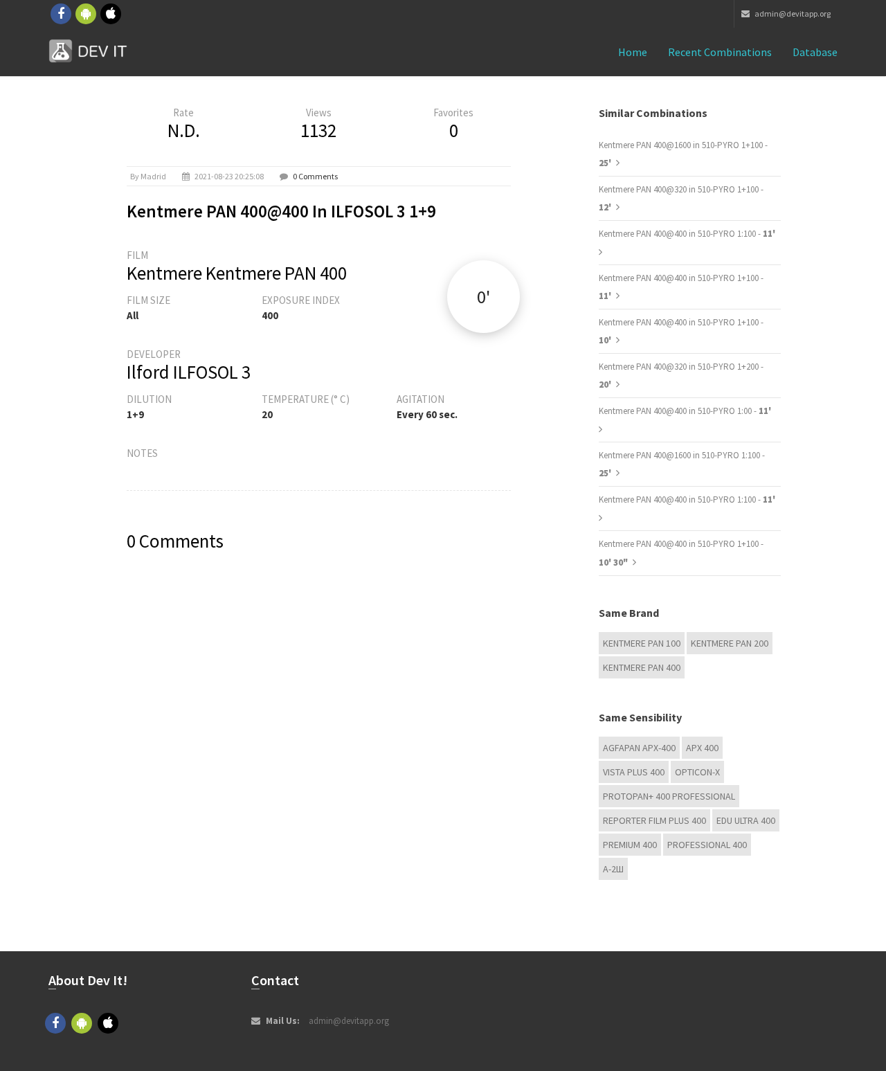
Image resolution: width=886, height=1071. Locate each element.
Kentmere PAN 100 (641, 643)
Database (815, 52)
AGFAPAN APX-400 (639, 747)
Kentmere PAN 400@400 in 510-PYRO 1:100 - (687, 234)
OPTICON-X (697, 772)
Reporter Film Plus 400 (654, 820)
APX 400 (702, 747)
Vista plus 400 (633, 772)
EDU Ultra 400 (745, 820)
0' (483, 296)
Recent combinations (720, 52)
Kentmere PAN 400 (641, 667)
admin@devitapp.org (792, 13)
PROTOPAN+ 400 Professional (669, 796)
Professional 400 (707, 844)
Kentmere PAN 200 (729, 643)
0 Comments (315, 176)
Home (632, 52)
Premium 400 (630, 844)
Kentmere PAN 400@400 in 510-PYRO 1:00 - (685, 411)
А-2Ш (613, 869)
